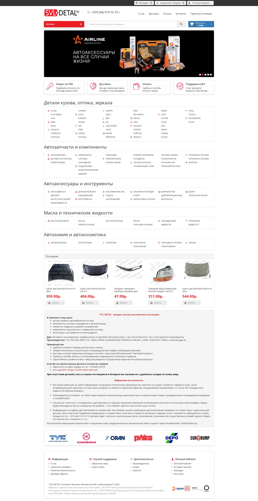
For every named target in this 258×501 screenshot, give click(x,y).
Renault (137, 137)
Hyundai (82, 137)
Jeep (107, 118)
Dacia (81, 114)
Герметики (111, 242)
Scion (163, 122)
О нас (54, 463)
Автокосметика (58, 242)
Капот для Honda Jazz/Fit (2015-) (92, 290)
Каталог (50, 24)
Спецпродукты (168, 246)
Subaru (164, 133)
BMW (53, 122)
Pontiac (137, 129)
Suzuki (164, 137)
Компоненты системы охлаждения (84, 159)
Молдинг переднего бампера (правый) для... (126, 290)
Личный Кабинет (183, 463)
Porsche (137, 133)
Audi (53, 118)
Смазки (192, 242)
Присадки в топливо (171, 242)
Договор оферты (59, 473)
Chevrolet (56, 133)
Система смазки (169, 155)
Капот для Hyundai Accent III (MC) (60, 290)
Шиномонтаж (168, 191)
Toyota (192, 114)
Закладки (178, 470)
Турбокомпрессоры (170, 166)
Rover (164, 111)
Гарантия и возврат (61, 467)
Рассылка (178, 473)
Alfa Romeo (56, 114)
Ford (80, 129)
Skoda (164, 129)
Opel (135, 122)
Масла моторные (114, 221)
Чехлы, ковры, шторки (144, 199)
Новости (137, 470)
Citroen (82, 111)
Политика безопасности (63, 470)
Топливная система (199, 155)
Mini (135, 111)
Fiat (80, 126)
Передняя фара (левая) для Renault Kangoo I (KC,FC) (162, 290)
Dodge (81, 122)
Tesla (191, 111)
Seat (163, 126)
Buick (53, 126)
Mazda (109, 133)
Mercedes (110, 137)
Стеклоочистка (168, 159)
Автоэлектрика (58, 155)
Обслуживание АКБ (115, 191)
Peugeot (137, 126)
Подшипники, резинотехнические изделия (88, 170)
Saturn (164, 118)
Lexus (108, 129)
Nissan (136, 118)
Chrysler (55, 137)
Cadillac (55, 129)
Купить (55, 302)
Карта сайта (98, 467)
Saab (163, 114)
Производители (141, 463)
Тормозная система (199, 159)
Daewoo (82, 118)
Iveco (108, 114)
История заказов (182, 467)
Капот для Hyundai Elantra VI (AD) (197, 290)
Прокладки (111, 155)
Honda (81, 133)
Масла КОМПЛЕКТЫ (60, 221)
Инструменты (85, 199)
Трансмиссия (168, 162)
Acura (54, 111)
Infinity (109, 111)
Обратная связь (100, 463)
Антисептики (85, 242)
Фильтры (193, 162)
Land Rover (111, 126)
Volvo (191, 122)
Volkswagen (195, 118)
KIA (107, 122)
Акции (136, 467)
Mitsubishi (138, 114)
